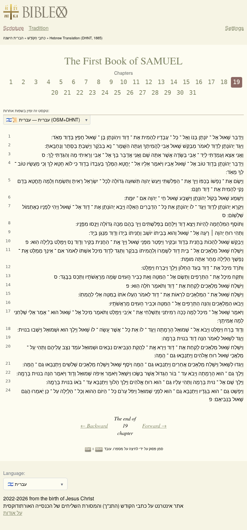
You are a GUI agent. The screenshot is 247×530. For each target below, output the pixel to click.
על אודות (12, 512)
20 (54, 92)
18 (223, 82)
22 (79, 92)
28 (155, 92)
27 (142, 92)
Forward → (154, 425)
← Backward (94, 425)
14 (173, 82)
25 (117, 92)
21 (67, 92)
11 (136, 82)
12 (148, 82)
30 (180, 92)
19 (236, 82)
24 (104, 92)
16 (198, 82)
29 (167, 92)
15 (186, 82)
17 (211, 82)
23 (92, 92)
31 (192, 92)
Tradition (39, 28)
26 (129, 92)
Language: (14, 472)
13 (161, 82)
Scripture (13, 28)
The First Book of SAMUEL (123, 60)
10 (123, 82)
